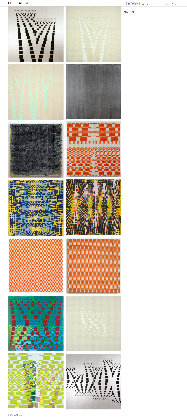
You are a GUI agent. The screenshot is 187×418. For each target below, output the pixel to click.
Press (155, 4)
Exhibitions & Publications (133, 3)
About (165, 4)
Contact (175, 4)
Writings (145, 4)
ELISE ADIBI (18, 3)
